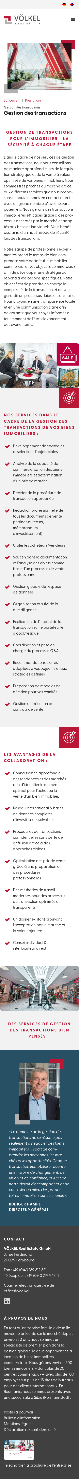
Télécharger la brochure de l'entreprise (37, 1466)
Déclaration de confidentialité (30, 1430)
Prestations (33, 100)
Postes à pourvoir (18, 1412)
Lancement (12, 100)
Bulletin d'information (22, 1418)
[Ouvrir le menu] (73, 19)
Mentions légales (18, 1424)
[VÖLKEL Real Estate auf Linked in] (7, 1302)
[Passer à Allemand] (64, 5)
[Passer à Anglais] (72, 5)
